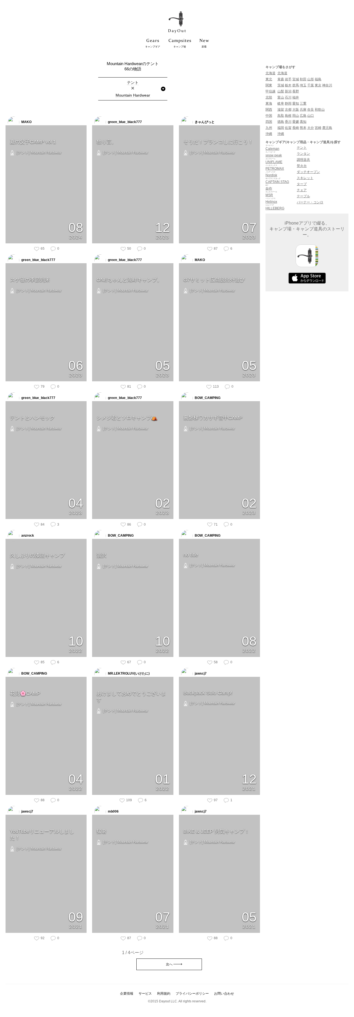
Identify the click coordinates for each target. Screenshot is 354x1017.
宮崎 (318, 128)
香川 (288, 122)
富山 (280, 97)
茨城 (280, 85)
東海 (269, 103)
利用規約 (163, 993)
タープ (302, 184)
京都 (288, 109)
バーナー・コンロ (310, 202)
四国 (269, 122)
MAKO (26, 122)
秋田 (303, 79)
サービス (145, 993)
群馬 (295, 85)
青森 (280, 79)
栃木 (288, 85)
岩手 (288, 79)
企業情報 (126, 993)
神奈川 (327, 85)
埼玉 (303, 85)
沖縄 (269, 134)
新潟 (288, 91)
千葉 (310, 85)
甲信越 (270, 91)
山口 (310, 116)
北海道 (270, 73)
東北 (269, 79)
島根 (288, 116)
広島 (303, 116)
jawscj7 (200, 673)
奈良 (310, 109)
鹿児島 (327, 128)
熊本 (303, 128)
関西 (269, 109)
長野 (295, 91)
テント (302, 148)
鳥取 (280, 116)
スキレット (305, 178)
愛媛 (295, 122)
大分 (310, 128)
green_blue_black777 (124, 122)
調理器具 (303, 160)
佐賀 (288, 128)
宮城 (295, 79)
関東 (269, 85)
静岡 (288, 103)
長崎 (295, 128)
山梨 (280, 91)
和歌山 (320, 109)
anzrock (27, 536)
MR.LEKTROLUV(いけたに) (128, 673)
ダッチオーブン (308, 172)
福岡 (280, 128)
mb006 (113, 811)
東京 (318, 85)
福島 (318, 79)
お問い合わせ (224, 993)
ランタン (303, 154)
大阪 (295, 109)
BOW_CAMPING (207, 398)
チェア (302, 190)
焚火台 (302, 166)
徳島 (280, 122)
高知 (303, 122)
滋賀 (280, 109)
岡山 (295, 116)
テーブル (303, 196)
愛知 (295, 103)
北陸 (269, 97)
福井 (295, 97)
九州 (269, 128)
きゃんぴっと (204, 122)
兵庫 (303, 109)
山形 (310, 79)
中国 (269, 116)
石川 (288, 97)
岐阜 (280, 103)
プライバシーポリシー (192, 993)
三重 (303, 103)
